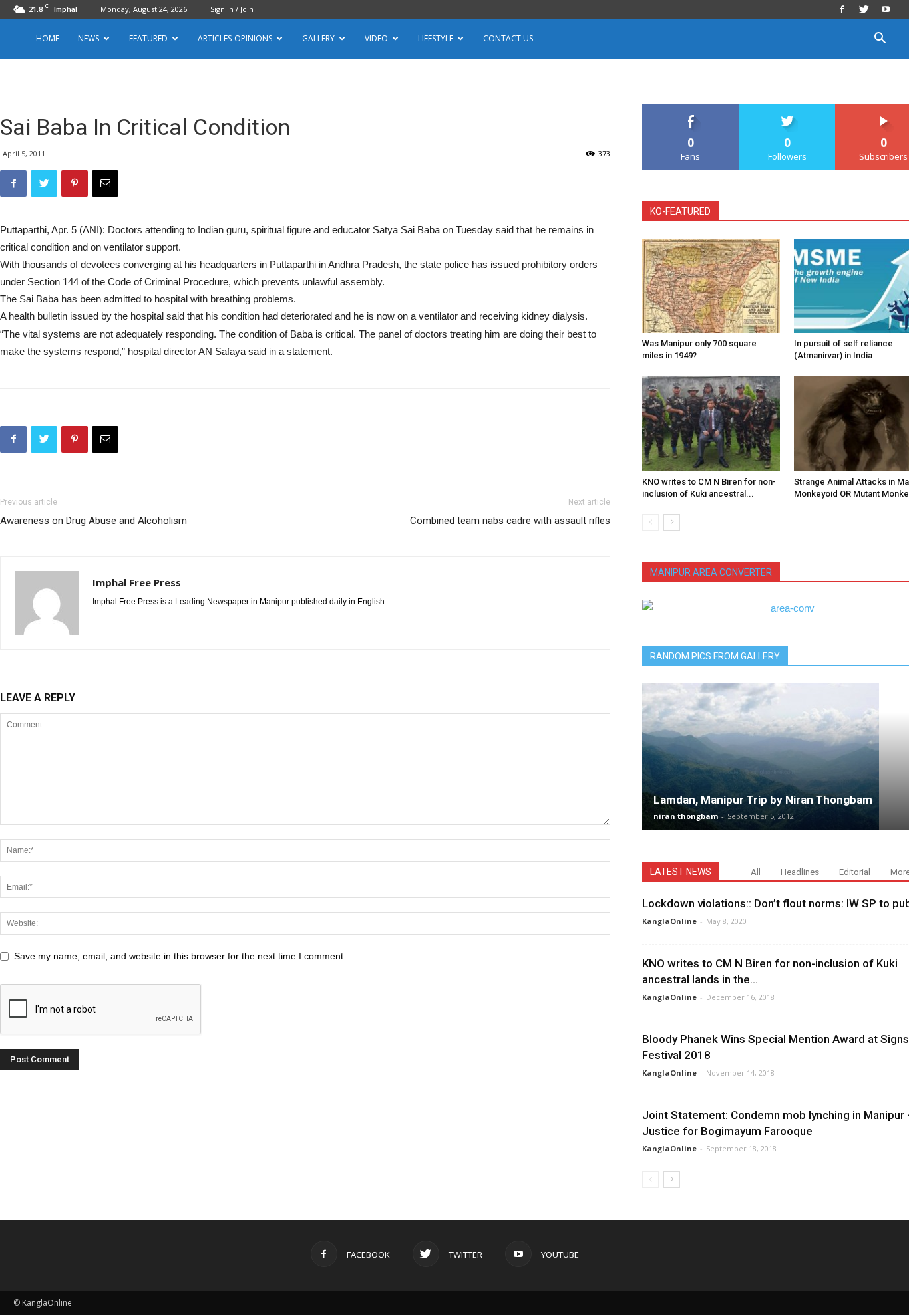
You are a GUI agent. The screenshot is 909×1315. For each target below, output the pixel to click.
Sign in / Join (232, 9)
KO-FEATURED (680, 211)
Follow (787, 109)
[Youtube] (886, 9)
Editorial (854, 872)
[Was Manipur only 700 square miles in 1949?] (711, 286)
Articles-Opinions (235, 38)
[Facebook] (842, 9)
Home (47, 38)
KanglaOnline (669, 921)
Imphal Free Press (136, 582)
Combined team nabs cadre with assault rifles (510, 521)
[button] (880, 39)
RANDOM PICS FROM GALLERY (715, 656)
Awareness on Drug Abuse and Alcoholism (93, 521)
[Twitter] (864, 9)
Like (691, 109)
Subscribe (883, 109)
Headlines (800, 872)
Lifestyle (435, 38)
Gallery (318, 38)
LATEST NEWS (680, 871)
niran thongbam (685, 816)
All (756, 872)
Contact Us (508, 38)
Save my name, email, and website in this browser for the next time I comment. (180, 956)
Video (376, 38)
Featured (148, 38)
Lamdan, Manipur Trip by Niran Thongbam (762, 799)
